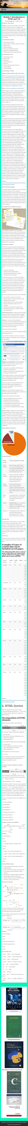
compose (14, 77)
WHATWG (4, 170)
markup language (11, 75)
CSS (21, 85)
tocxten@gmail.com (10, 21)
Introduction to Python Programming (12, 1069)
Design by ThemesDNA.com (14, 1124)
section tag (8, 539)
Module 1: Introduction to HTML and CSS (14, 18)
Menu (4, 9)
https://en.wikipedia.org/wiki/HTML (14, 88)
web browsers (21, 75)
